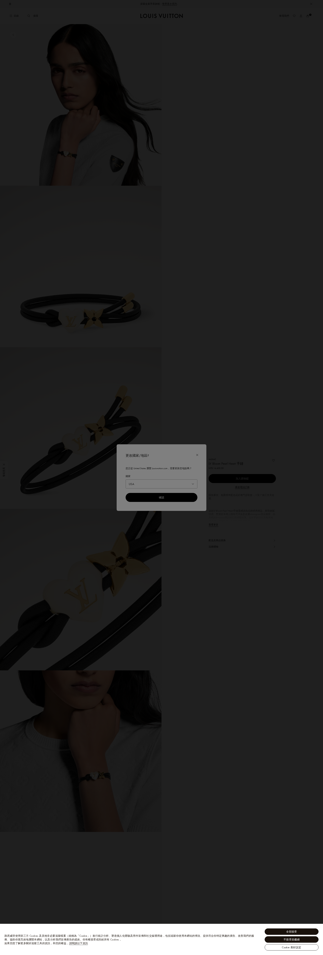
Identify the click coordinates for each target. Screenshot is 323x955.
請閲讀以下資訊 (78, 943)
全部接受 (291, 931)
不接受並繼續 (292, 939)
